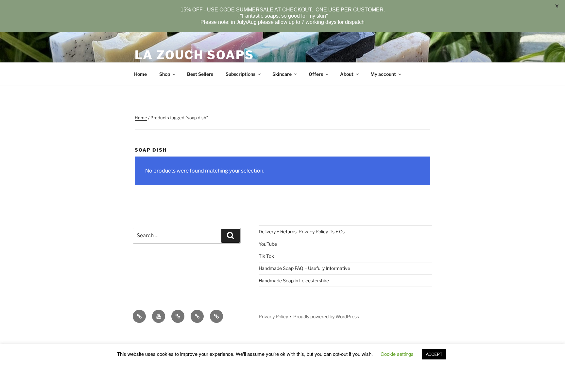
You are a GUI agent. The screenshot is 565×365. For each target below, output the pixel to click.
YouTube (268, 244)
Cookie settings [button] (397, 353)
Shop (164, 74)
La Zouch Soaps (194, 55)
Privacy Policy (273, 316)
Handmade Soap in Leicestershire (294, 280)
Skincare (282, 74)
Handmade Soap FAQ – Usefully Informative (304, 268)
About (346, 74)
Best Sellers (200, 74)
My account (383, 74)
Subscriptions (240, 74)
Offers (316, 74)
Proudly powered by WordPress (326, 316)
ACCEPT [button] (434, 354)
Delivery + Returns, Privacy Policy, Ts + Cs (302, 231)
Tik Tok (266, 256)
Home (140, 74)
